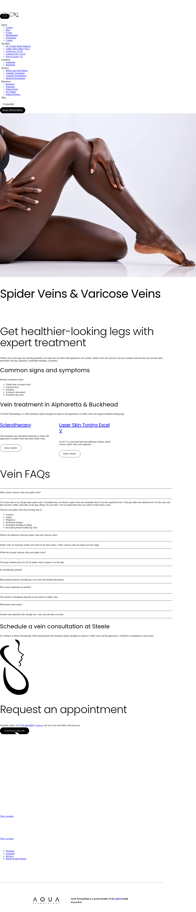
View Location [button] (6, 816)
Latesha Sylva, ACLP (16, 54)
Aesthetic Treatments (15, 73)
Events (9, 32)
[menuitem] (98, 32)
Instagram (4, 876)
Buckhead (10, 65)
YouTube (4, 879)
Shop (3, 97)
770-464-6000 (8, 104)
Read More (10, 448)
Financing (10, 86)
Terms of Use (78, 891)
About (4, 25)
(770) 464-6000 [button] (36, 315)
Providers (5, 43)
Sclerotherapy (15, 425)
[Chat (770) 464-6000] (11, 16)
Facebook (4, 873)
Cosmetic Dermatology (16, 75)
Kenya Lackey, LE (14, 56)
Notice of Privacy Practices (12, 891)
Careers (9, 40)
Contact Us (5, 871)
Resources (6, 81)
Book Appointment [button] (12, 315)
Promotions (11, 38)
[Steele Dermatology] (96, 7)
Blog (8, 30)
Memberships (12, 35)
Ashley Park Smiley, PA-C (18, 49)
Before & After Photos (16, 858)
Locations (5, 59)
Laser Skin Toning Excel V (84, 428)
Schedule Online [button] (14, 731)
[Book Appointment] (4, 16)
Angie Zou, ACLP (14, 51)
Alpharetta (10, 62)
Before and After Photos (17, 70)
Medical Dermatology (16, 78)
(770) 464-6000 (26, 725)
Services (5, 68)
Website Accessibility (60, 891)
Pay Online (11, 92)
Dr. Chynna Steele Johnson (18, 46)
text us (39, 725)
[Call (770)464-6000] (16, 16)
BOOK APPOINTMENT (12, 110)
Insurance (10, 84)
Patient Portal (12, 89)
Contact (9, 27)
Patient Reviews (13, 94)
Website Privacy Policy (37, 891)
